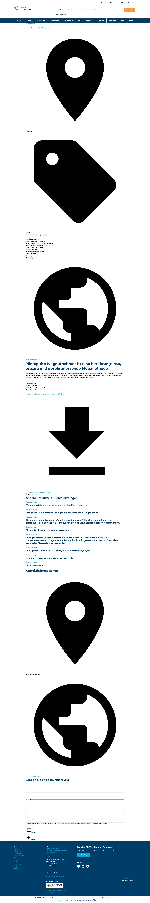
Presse (79, 10)
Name (28, 784)
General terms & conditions (77, 898)
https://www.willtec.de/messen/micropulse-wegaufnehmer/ (45, 394)
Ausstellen (59, 10)
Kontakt (88, 10)
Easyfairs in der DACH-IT (54, 850)
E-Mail (28, 794)
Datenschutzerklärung (66, 823)
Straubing (112, 20)
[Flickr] (83, 866)
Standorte (70, 10)
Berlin (19, 20)
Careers (64, 898)
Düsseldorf (41, 20)
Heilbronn (100, 20)
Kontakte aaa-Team (52, 848)
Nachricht (29, 803)
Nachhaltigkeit (61, 14)
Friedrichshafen (55, 20)
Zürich (131, 20)
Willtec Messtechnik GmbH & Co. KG (38, 28)
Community (98, 10)
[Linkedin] (78, 866)
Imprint (113, 898)
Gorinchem (69, 20)
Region (64, 850)
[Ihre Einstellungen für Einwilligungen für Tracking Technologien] (147, 901)
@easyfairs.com (55, 876)
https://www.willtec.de (33, 359)
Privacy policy (93, 898)
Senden (31, 832)
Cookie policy (104, 898)
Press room (55, 898)
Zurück (31, 839)
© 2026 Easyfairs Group (43, 898)
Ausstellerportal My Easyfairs (108, 2)
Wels (122, 20)
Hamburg (89, 20)
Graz (79, 20)
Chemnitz (29, 20)
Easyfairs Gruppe (51, 853)
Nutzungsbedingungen (86, 823)
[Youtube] (87, 866)
